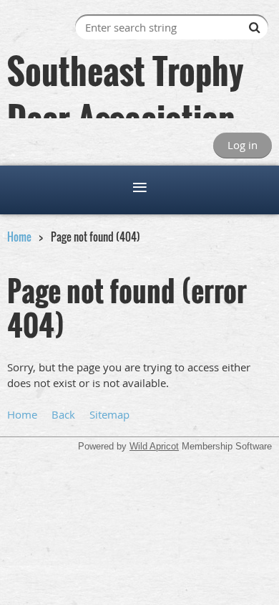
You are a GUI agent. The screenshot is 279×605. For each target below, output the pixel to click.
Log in (242, 145)
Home (19, 236)
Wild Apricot (154, 446)
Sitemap (109, 414)
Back (63, 414)
